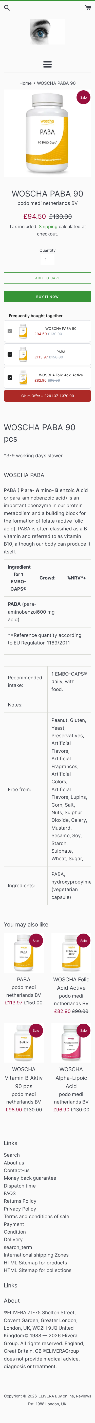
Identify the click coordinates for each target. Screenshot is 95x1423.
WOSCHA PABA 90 (61, 328)
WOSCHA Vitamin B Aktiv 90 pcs (24, 1077)
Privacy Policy (20, 1209)
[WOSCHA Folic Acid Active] (71, 953)
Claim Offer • (47, 396)
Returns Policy (20, 1201)
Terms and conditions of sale (36, 1216)
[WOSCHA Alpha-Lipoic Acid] (71, 1043)
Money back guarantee (30, 1178)
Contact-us (17, 1170)
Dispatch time (20, 1186)
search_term (18, 1247)
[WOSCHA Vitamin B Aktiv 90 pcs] (24, 1043)
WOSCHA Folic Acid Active (61, 375)
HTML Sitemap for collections (37, 1270)
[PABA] (24, 953)
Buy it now (47, 297)
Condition (15, 1232)
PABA (60, 352)
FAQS (10, 1193)
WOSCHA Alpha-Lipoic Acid (71, 1077)
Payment (14, 1224)
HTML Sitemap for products (35, 1263)
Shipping (48, 226)
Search (12, 1155)
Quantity (47, 250)
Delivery (13, 1239)
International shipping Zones (36, 1255)
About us (14, 1163)
